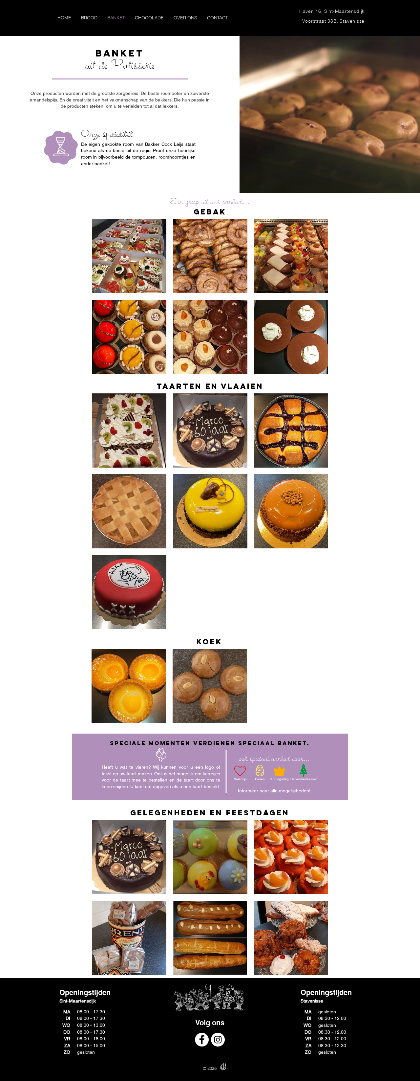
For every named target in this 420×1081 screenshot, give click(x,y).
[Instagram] (218, 1040)
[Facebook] (202, 1040)
